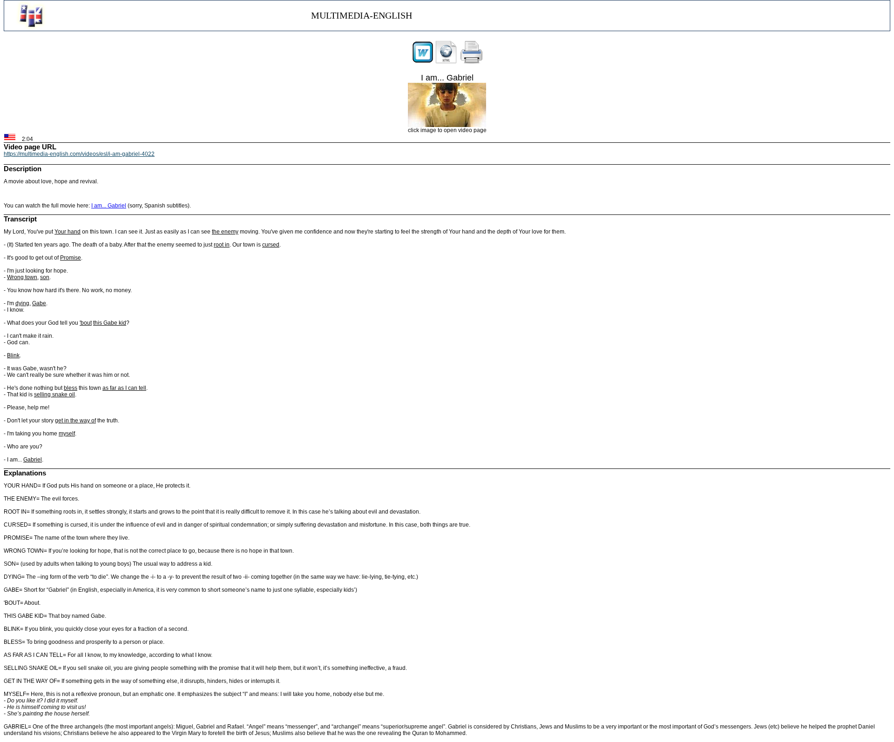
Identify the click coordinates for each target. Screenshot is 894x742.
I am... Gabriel (108, 205)
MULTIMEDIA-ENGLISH (361, 15)
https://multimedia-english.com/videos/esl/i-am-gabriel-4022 (79, 154)
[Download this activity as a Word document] (422, 62)
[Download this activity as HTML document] (446, 62)
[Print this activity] (471, 62)
